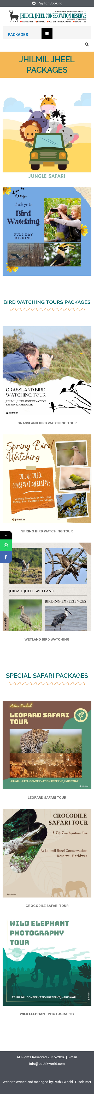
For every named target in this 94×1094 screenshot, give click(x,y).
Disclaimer (83, 1082)
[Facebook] (6, 557)
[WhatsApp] (6, 545)
